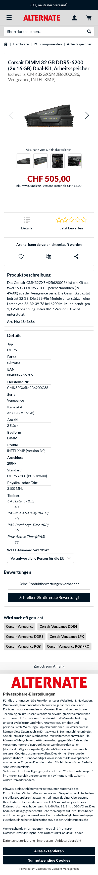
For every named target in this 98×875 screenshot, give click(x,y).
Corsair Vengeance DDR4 (58, 626)
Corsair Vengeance (19, 626)
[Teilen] (76, 256)
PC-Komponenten (48, 44)
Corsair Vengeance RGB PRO (68, 646)
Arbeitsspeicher (79, 44)
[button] (11, 115)
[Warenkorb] (89, 17)
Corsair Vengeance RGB (23, 646)
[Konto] (74, 17)
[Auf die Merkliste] (21, 256)
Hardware (21, 44)
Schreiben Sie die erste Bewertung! (49, 597)
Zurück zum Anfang (49, 666)
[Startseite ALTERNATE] (41, 17)
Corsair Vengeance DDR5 (24, 637)
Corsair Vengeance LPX (67, 637)
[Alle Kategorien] (9, 17)
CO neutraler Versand (49, 5)
